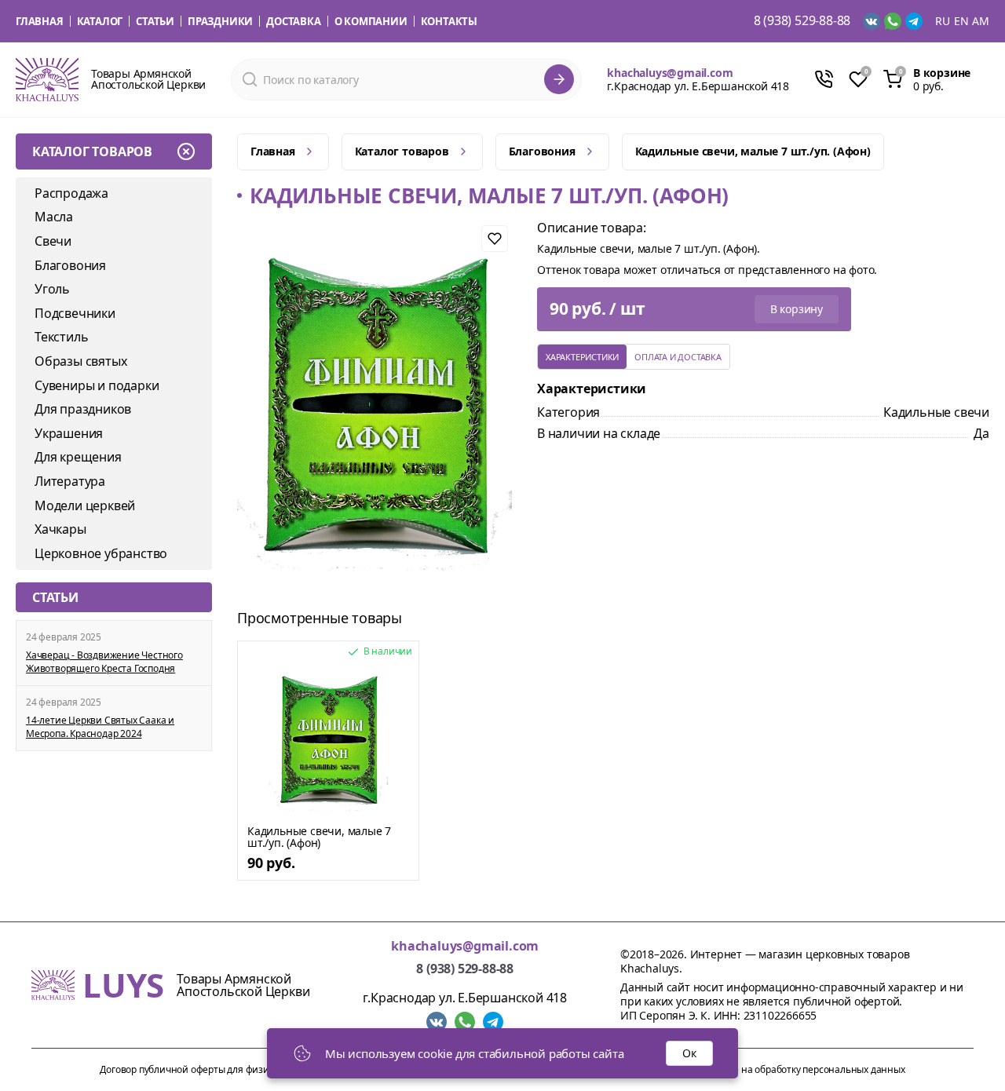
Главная (40, 21)
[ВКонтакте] (871, 21)
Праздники (220, 21)
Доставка (293, 21)
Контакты (449, 21)
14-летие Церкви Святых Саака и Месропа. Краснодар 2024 (100, 727)
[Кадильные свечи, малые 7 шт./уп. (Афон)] (328, 738)
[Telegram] (914, 21)
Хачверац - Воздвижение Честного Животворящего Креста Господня (104, 662)
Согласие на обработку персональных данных (801, 1069)
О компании (370, 21)
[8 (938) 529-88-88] (823, 79)
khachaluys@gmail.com (670, 72)
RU (942, 21)
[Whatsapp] (892, 21)
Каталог (100, 21)
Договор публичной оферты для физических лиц (209, 1069)
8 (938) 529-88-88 (802, 21)
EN (961, 21)
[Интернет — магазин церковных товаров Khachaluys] (47, 79)
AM (980, 21)
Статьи (155, 21)
